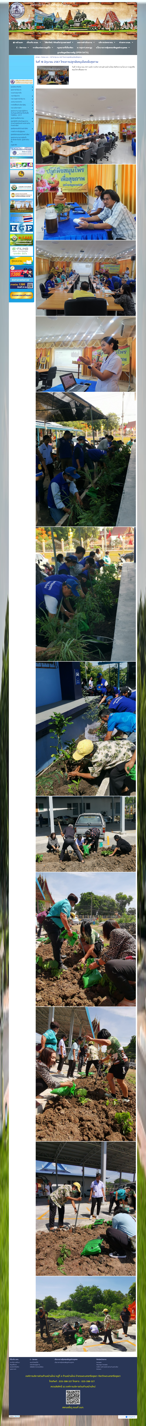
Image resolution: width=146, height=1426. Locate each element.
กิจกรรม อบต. (45, 57)
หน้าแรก (38, 57)
